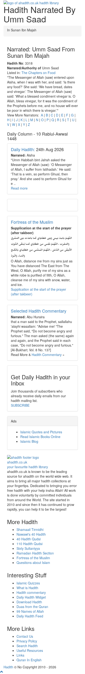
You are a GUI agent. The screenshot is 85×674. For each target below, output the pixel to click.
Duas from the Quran (32, 606)
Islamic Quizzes (28, 583)
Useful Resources (30, 650)
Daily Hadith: (23, 149)
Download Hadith (29, 602)
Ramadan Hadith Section (35, 553)
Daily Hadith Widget (31, 597)
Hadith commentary (31, 592)
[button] (1, 671)
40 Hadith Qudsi (29, 539)
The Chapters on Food (38, 72)
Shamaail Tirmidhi (30, 529)
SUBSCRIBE (20, 405)
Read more (19, 188)
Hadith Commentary (47, 354)
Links (20, 655)
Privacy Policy (27, 641)
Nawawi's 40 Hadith (31, 534)
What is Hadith (27, 587)
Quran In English (29, 659)
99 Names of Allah (30, 611)
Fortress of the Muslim (32, 222)
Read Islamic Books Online (40, 436)
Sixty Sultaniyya (28, 548)
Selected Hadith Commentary (38, 311)
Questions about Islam (33, 562)
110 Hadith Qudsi (29, 543)
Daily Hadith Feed (30, 616)
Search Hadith (27, 645)
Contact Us (25, 636)
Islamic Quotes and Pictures (41, 432)
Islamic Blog (29, 441)
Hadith (8, 667)
